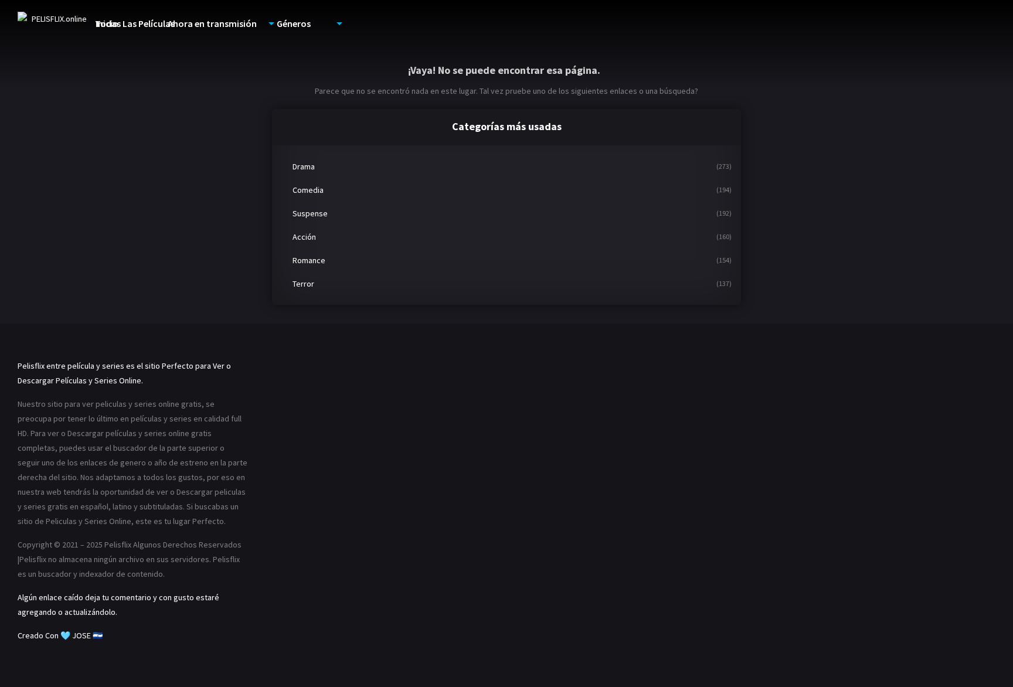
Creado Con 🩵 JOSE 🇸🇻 (60, 635)
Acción (304, 237)
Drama (304, 166)
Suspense (310, 213)
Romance (309, 260)
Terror (303, 283)
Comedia (308, 190)
